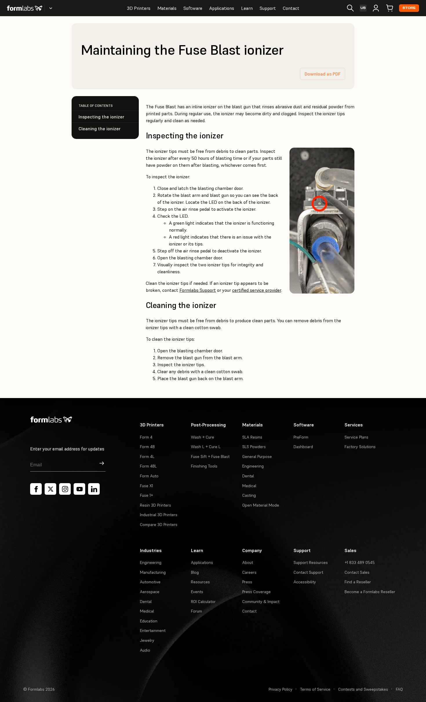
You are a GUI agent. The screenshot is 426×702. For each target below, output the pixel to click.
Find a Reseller (358, 581)
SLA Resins (252, 437)
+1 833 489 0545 (360, 562)
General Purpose (257, 456)
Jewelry (147, 640)
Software (192, 8)
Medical (249, 485)
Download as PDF (323, 74)
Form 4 (146, 437)
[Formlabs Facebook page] (36, 489)
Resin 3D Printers (155, 505)
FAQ (399, 689)
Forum (196, 611)
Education (148, 621)
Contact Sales (357, 572)
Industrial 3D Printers (158, 514)
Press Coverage (256, 591)
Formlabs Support (197, 290)
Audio (145, 650)
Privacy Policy (280, 689)
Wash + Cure (202, 437)
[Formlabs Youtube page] (79, 489)
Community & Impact (260, 601)
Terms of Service (315, 689)
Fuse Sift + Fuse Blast (210, 456)
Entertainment (152, 630)
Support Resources (311, 562)
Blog (195, 572)
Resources (200, 581)
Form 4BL (148, 466)
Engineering (253, 466)
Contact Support (308, 572)
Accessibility (305, 581)
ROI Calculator (203, 601)
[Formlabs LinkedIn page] (94, 489)
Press (247, 581)
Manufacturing (153, 572)
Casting (249, 495)
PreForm (301, 437)
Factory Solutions (360, 446)
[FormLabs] (24, 8)
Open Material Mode (260, 505)
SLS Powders (254, 446)
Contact (291, 8)
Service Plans (356, 437)
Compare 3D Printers (158, 524)
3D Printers (138, 8)
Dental (248, 476)
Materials (166, 8)
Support (268, 8)
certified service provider (256, 290)
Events (197, 591)
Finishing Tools (204, 466)
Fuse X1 (146, 485)
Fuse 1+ (146, 495)
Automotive (150, 581)
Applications (221, 8)
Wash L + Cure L (206, 446)
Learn (247, 8)
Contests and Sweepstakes (363, 689)
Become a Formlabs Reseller (370, 591)
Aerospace (149, 591)
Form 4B (147, 446)
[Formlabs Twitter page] (50, 489)
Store (409, 8)
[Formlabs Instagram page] (65, 489)
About (247, 562)
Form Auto (149, 476)
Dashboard (303, 446)
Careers (249, 572)
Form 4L (147, 456)
